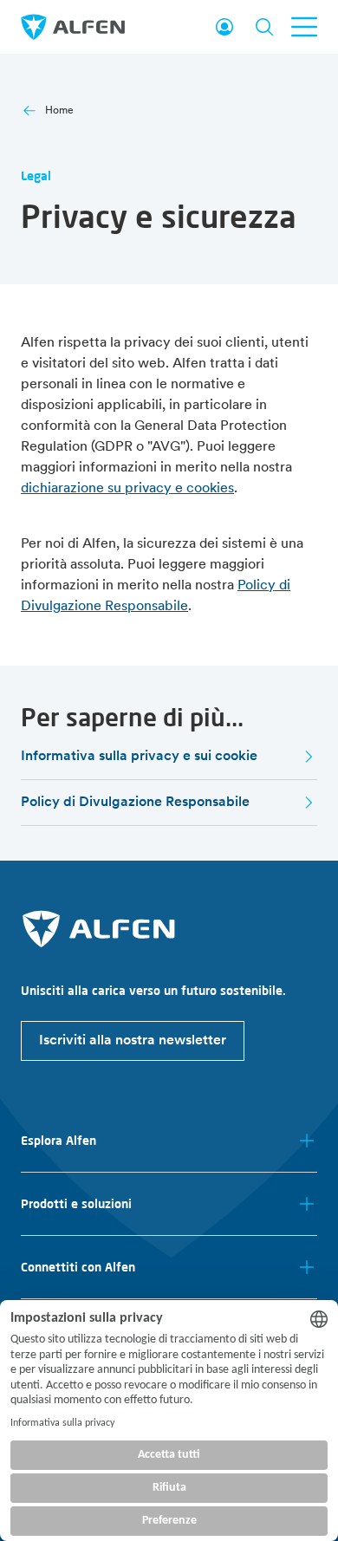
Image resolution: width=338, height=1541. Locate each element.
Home (59, 111)
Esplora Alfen (58, 1140)
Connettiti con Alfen (78, 1267)
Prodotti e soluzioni (76, 1204)
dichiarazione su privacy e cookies (127, 489)
